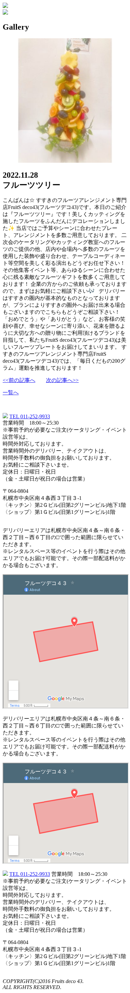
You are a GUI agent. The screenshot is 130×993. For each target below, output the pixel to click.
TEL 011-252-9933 (29, 416)
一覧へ (11, 392)
